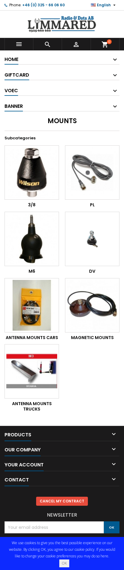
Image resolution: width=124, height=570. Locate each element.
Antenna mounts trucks (32, 406)
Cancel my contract (62, 501)
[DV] (92, 239)
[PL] (92, 172)
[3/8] (32, 172)
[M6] (32, 239)
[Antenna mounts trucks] (32, 371)
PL (92, 205)
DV (92, 271)
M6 (32, 271)
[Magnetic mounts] (92, 305)
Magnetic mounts (92, 338)
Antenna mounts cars (32, 338)
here (104, 556)
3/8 (32, 205)
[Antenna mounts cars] (32, 305)
